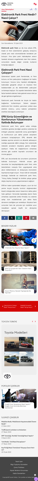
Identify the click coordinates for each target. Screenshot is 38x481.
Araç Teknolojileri (7, 9)
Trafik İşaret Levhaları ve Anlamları (13, 430)
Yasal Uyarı (19, 461)
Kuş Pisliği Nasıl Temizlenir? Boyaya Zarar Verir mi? (17, 448)
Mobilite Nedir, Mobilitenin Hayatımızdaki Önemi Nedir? (18, 422)
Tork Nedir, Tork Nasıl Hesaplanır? (13, 442)
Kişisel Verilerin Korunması (19, 470)
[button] (32, 321)
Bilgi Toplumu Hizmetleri (19, 464)
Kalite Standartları (19, 473)
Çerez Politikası (19, 467)
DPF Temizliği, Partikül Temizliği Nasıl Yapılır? (17, 436)
